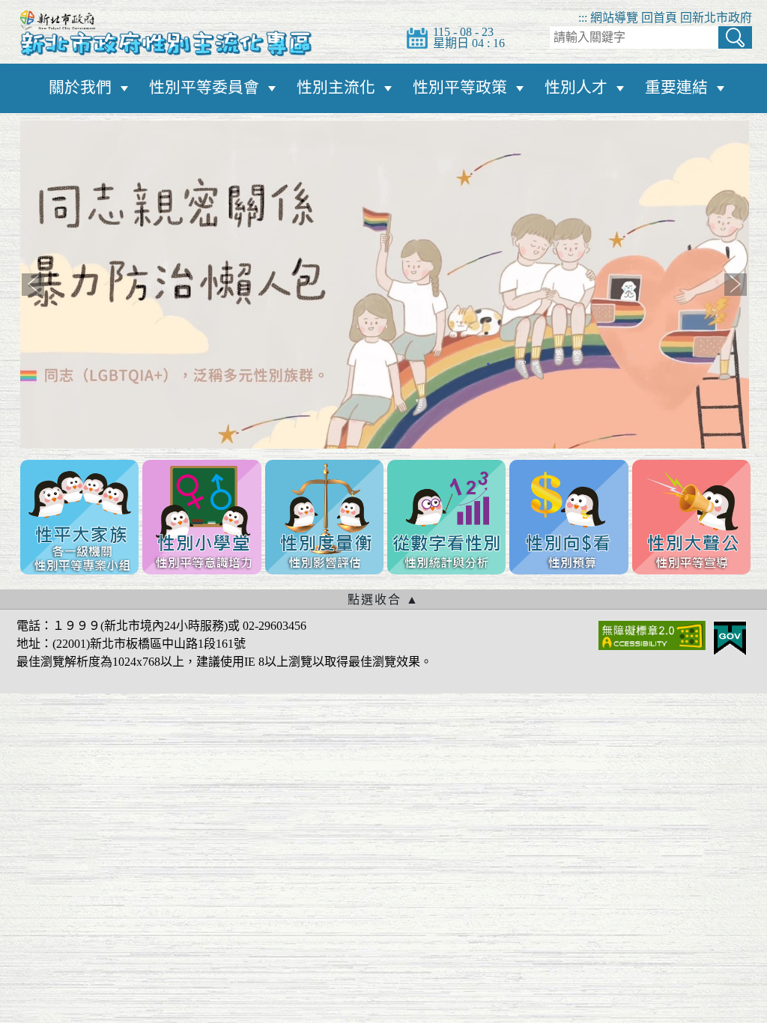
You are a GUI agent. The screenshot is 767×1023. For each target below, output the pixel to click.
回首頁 (659, 17)
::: (582, 17)
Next (735, 284)
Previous (33, 284)
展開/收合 (383, 599)
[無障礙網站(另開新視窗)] (652, 634)
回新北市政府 (716, 17)
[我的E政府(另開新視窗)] (730, 637)
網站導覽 (614, 17)
